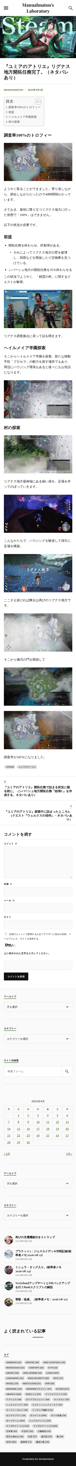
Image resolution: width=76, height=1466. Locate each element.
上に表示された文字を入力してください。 (27, 953)
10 (38, 1122)
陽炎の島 (42, 1442)
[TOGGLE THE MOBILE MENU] (6, 8)
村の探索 (14, 122)
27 (67, 1135)
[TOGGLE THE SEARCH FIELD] (70, 8)
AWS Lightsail (54, 1362)
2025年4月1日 (35, 89)
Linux (52, 1373)
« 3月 (7, 1153)
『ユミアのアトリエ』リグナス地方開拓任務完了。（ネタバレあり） (37, 72)
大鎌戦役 (44, 1431)
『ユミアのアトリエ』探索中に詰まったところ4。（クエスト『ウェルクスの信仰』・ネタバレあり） (38, 815)
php (49, 1383)
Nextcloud (32, 1383)
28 (8, 1142)
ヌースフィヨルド (17, 1410)
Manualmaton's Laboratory (38, 8)
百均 (11, 1442)
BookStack (15, 1367)
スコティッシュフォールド (47, 1405)
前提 (11, 112)
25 (47, 1135)
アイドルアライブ (56, 1394)
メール (9, 900)
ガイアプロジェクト (37, 1399)
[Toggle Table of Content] (36, 102)
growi (12, 1373)
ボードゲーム (15, 1420)
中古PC (27, 1431)
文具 (32, 1436)
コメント (10, 843)
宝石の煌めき (15, 1436)
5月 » (69, 1153)
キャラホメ (61, 1399)
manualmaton (13, 89)
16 (28, 1128)
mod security (38, 1378)
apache (32, 1362)
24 (38, 1135)
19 (57, 1128)
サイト (7, 916)
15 (18, 1128)
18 (47, 1128)
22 (18, 1135)
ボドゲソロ (38, 1415)
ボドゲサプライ (16, 1415)
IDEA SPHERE (32, 1373)
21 (8, 1135)
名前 (8, 883)
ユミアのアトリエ (27, 767)
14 (8, 1128)
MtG (58, 1378)
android (13, 1362)
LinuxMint (15, 1378)
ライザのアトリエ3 (45, 1426)
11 (47, 1122)
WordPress (46, 1459)
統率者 (26, 1442)
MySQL (12, 1383)
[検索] (67, 1071)
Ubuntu (13, 1394)
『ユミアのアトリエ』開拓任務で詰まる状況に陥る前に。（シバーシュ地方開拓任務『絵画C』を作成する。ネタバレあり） (38, 791)
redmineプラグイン (39, 1389)
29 (18, 1142)
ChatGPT (36, 1367)
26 (57, 1135)
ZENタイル (33, 1394)
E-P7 (52, 1367)
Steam (10, 767)
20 (67, 1128)
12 (57, 1122)
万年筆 (11, 1431)
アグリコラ (13, 1399)
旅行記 (46, 1436)
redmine (14, 1389)
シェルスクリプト (17, 1405)
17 (38, 1128)
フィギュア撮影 (42, 1410)
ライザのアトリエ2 (17, 1426)
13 (67, 1122)
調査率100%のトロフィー (24, 107)
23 (28, 1135)
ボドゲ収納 (58, 1415)
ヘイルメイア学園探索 (22, 117)
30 (28, 1142)
